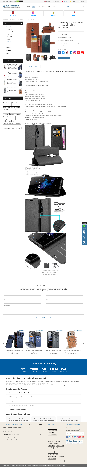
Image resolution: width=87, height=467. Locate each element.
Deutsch (65, 1)
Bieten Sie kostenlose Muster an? (17, 409)
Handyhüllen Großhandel (31, 465)
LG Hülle (9, 39)
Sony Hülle (9, 41)
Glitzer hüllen (13, 112)
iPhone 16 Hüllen (6, 107)
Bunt (4, 121)
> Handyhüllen (20, 19)
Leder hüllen (5, 114)
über (39, 6)
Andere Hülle (9, 44)
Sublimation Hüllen (59, 445)
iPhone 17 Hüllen (6, 105)
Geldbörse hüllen (51, 445)
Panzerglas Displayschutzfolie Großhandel (44, 465)
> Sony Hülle (30, 19)
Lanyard (12, 119)
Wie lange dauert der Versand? (17, 401)
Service (43, 6)
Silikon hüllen (6, 112)
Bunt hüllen (57, 452)
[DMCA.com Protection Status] (19, 1)
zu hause (5, 19)
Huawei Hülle (9, 34)
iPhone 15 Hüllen (15, 107)
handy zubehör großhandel (62, 465)
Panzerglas (8, 47)
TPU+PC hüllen (51, 452)
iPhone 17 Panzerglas (16, 105)
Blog (49, 6)
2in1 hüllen (8, 121)
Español (74, 1)
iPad (13, 121)
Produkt (33, 6)
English (48, 1)
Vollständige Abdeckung (8, 123)
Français (57, 1)
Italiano (82, 1)
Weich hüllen (6, 116)
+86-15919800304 (15, 434)
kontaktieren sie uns (64, 58)
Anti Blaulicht (18, 128)
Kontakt (53, 6)
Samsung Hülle (10, 31)
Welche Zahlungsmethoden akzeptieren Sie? (20, 397)
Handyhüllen (9, 26)
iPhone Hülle (9, 29)
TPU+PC (18, 119)
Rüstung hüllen (6, 119)
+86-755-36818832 (8, 431)
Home (28, 6)
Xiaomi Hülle (9, 36)
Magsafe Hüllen (13, 109)
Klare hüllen (12, 116)
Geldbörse (12, 114)
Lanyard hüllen (58, 449)
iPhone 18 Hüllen (6, 102)
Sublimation (18, 114)
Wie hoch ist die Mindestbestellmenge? (19, 392)
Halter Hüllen (6, 109)
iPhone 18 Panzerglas (16, 102)
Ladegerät (8, 50)
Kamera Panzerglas (7, 125)
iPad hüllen (56, 454)
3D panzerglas (18, 123)
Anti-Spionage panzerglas (8, 128)
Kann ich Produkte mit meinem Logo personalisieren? (22, 405)
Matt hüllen (19, 112)
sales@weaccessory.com (11, 437)
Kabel (7, 53)
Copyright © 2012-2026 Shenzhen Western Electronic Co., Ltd (14, 465)
